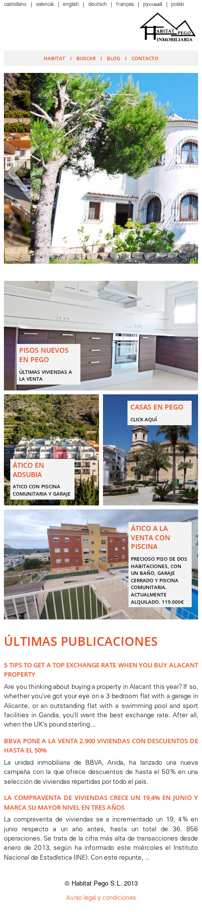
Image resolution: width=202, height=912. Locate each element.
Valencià (45, 4)
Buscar (86, 58)
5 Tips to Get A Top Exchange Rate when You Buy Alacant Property (101, 670)
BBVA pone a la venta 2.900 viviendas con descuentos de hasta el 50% (101, 745)
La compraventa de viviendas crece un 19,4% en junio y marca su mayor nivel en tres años (101, 802)
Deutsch (98, 4)
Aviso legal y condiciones (101, 898)
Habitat (54, 58)
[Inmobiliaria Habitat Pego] (167, 26)
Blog (113, 58)
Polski (177, 4)
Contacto (144, 58)
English (71, 4)
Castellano (16, 4)
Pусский (153, 4)
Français (125, 4)
